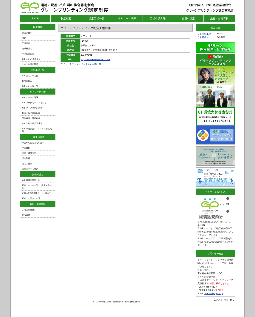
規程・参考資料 (219, 18)
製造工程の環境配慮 (31, 113)
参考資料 (26, 215)
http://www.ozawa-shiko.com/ (95, 59)
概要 (24, 38)
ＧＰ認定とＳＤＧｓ (31, 59)
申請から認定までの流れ (33, 143)
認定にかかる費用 (30, 169)
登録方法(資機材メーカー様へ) (36, 193)
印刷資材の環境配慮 (31, 118)
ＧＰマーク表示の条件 (32, 108)
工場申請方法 (158, 18)
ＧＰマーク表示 (127, 18)
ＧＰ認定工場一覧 (30, 86)
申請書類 (26, 148)
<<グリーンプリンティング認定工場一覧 (80, 64)
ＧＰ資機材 (203, 37)
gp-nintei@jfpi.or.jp (213, 293)
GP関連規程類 (28, 210)
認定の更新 (27, 163)
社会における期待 (30, 64)
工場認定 (26, 43)
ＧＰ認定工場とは (30, 75)
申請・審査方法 (29, 153)
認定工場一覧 (96, 18)
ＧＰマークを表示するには (34, 102)
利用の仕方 (27, 81)
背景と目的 (27, 33)
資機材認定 (188, 18)
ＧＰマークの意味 (30, 97)
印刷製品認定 (28, 54)
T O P (35, 18)
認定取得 (26, 158)
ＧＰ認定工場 (204, 34)
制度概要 (66, 18)
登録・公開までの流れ (32, 198)
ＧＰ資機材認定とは (31, 180)
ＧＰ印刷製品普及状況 (32, 123)
